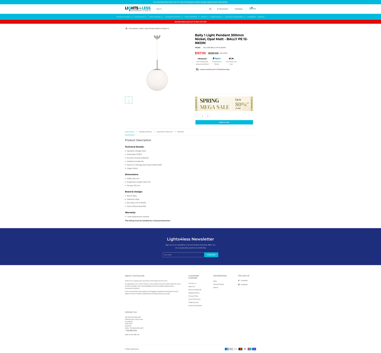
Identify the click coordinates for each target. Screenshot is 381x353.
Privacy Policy (193, 296)
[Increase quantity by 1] (208, 116)
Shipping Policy (145, 132)
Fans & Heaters (191, 17)
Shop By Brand (218, 284)
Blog (215, 281)
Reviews (181, 132)
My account (223, 9)
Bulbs (203, 17)
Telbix (197, 47)
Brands (261, 17)
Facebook (244, 280)
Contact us (192, 283)
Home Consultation (195, 305)
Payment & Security (165, 132)
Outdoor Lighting (172, 17)
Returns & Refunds (195, 290)
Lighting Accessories (234, 17)
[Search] (210, 9)
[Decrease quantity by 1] (197, 116)
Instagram (244, 284)
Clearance (251, 17)
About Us (192, 286)
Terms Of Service (194, 299)
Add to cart (224, 122)
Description (129, 132)
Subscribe (211, 255)
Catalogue (238, 9)
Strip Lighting (155, 17)
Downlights (139, 17)
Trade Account (194, 302)
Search (215, 287)
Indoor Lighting (123, 17)
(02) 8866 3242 (132, 330)
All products (133, 28)
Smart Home (216, 17)
